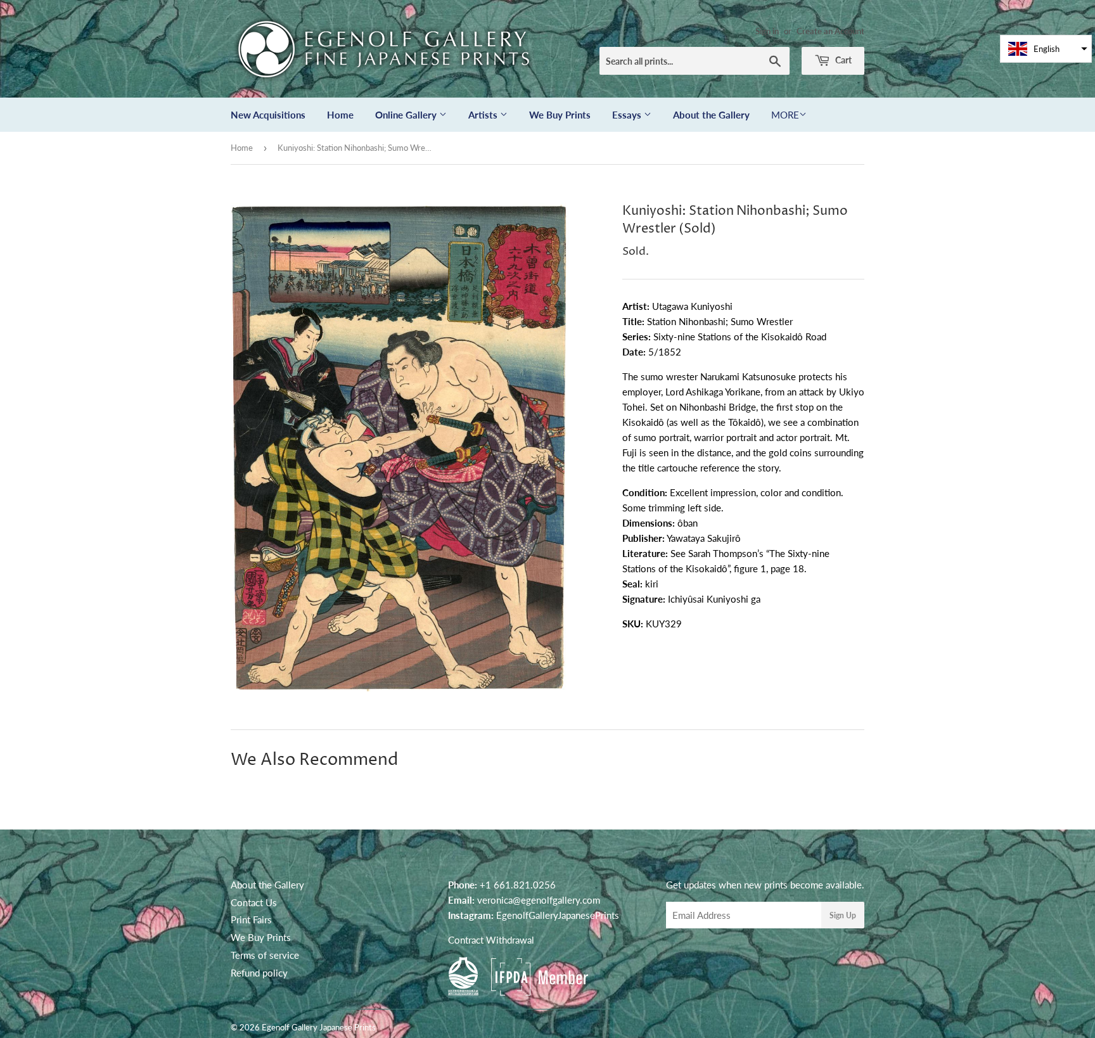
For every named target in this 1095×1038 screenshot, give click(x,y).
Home (340, 114)
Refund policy (259, 972)
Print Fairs (251, 919)
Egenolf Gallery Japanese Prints (319, 1027)
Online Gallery (407, 114)
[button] (1046, 49)
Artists (484, 114)
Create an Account (830, 31)
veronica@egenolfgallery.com (538, 900)
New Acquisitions (268, 114)
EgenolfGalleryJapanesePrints (557, 915)
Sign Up (842, 915)
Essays (628, 114)
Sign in (767, 31)
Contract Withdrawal (491, 939)
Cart (842, 59)
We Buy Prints (560, 114)
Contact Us (254, 902)
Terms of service (265, 955)
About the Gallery (711, 114)
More (785, 114)
